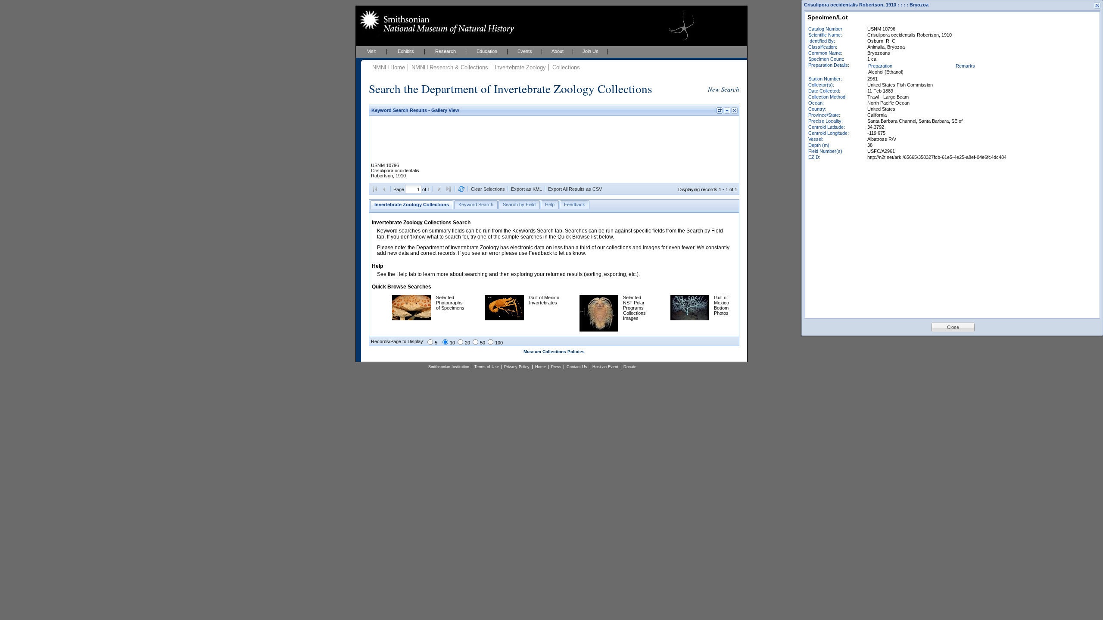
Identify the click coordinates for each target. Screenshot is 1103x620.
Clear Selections (488, 189)
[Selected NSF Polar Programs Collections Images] (599, 329)
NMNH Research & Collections (449, 67)
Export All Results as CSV (575, 189)
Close (953, 327)
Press (556, 367)
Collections (566, 67)
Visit (371, 51)
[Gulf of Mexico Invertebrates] (504, 318)
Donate (629, 367)
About (558, 51)
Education (487, 51)
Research (445, 51)
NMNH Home (388, 67)
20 (467, 342)
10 (452, 342)
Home (540, 367)
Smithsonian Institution (448, 367)
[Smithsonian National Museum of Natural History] (435, 22)
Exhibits (406, 51)
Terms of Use (486, 367)
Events (524, 51)
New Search (723, 89)
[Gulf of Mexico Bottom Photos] (689, 318)
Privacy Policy (517, 367)
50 (482, 342)
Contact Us (577, 367)
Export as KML (526, 189)
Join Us (590, 51)
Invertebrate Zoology (520, 67)
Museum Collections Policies (554, 351)
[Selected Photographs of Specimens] (411, 318)
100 (499, 342)
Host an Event (605, 367)
